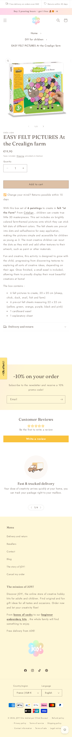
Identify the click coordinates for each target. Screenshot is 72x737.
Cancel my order (16, 574)
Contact (11, 551)
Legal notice (55, 728)
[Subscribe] (61, 399)
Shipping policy (54, 723)
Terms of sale (41, 728)
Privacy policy (20, 723)
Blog (9, 559)
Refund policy (58, 718)
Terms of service (37, 723)
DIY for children (34, 39)
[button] (5, 20)
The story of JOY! (16, 566)
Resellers (11, 544)
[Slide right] (43, 126)
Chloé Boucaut (42, 718)
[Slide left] (28, 126)
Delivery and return (17, 536)
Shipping (20, 156)
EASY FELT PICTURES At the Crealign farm (36, 46)
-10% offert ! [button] (3, 368)
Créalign (29, 212)
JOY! (18, 718)
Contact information (23, 728)
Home (34, 33)
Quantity (7, 161)
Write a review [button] (36, 439)
